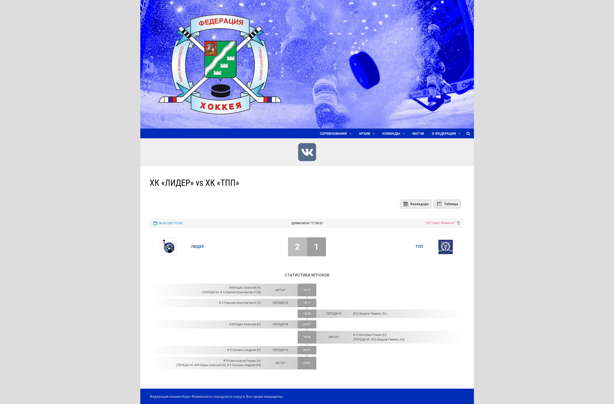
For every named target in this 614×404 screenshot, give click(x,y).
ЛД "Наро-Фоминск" (440, 222)
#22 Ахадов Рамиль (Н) (369, 313)
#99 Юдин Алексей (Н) (245, 287)
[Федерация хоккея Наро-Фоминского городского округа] (307, 63)
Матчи (418, 133)
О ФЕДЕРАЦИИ (444, 133)
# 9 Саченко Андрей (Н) (244, 350)
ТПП (419, 246)
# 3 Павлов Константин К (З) (240, 302)
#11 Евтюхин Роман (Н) (370, 335)
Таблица (451, 204)
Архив (364, 133)
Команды (391, 133)
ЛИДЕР (197, 246)
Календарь (419, 204)
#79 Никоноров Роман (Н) (242, 361)
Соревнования (333, 133)
